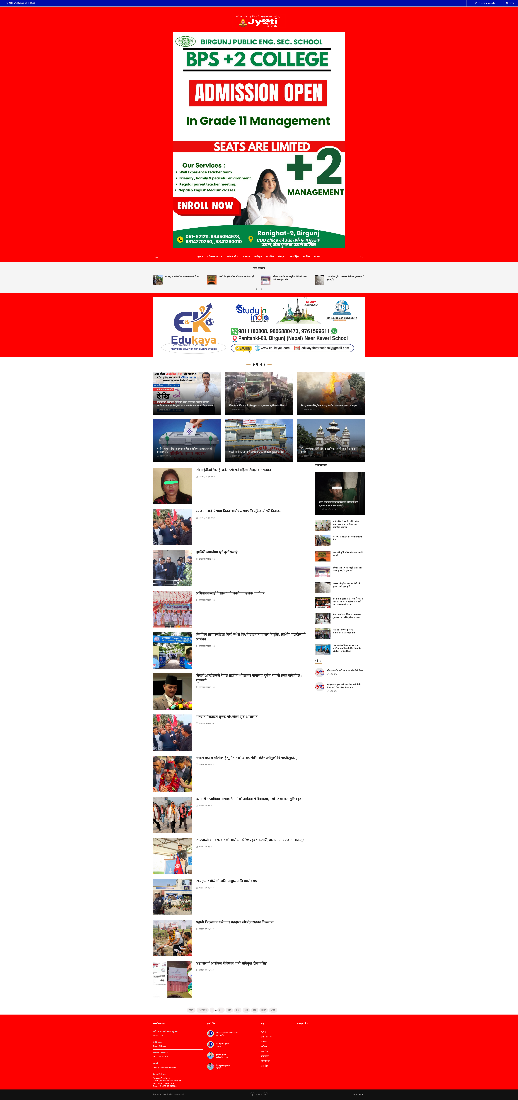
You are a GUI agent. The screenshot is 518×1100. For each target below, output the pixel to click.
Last (273, 1010)
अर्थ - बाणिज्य (232, 257)
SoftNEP (361, 1094)
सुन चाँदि (264, 1066)
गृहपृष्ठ (200, 257)
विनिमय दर (265, 1061)
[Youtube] (265, 1094)
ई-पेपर (512, 3)
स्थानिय (306, 257)
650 (254, 1010)
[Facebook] (252, 1094)
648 (237, 1010)
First (191, 1010)
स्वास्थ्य (317, 257)
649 (246, 1010)
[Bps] (259, 140)
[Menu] (157, 256)
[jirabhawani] (259, 327)
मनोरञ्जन (258, 257)
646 (221, 1010)
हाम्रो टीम (264, 1051)
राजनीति (270, 257)
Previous (203, 1010)
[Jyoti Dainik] (259, 21)
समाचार (246, 257)
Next (263, 1010)
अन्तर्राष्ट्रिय (294, 257)
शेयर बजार (265, 1056)
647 (229, 1010)
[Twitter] (259, 1094)
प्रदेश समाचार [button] (213, 257)
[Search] (361, 256)
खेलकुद (281, 257)
